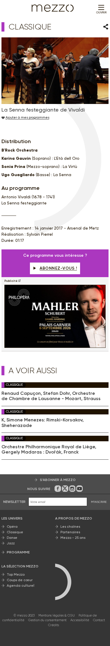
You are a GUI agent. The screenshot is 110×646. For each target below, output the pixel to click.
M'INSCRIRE (99, 501)
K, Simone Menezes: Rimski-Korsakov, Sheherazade (42, 422)
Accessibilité (79, 620)
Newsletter (14, 502)
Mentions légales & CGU (56, 615)
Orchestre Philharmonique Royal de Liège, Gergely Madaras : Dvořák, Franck (48, 449)
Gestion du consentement (47, 620)
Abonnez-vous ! (58, 268)
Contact (99, 620)
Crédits (53, 625)
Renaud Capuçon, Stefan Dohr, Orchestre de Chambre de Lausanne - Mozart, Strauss (51, 396)
